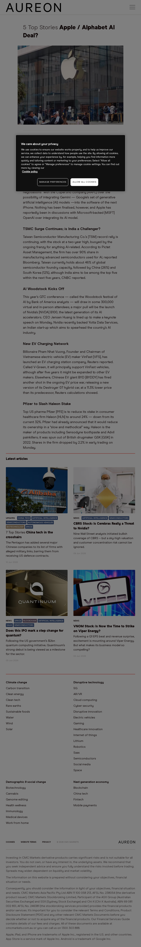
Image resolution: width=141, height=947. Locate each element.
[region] (70, 163)
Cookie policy (30, 172)
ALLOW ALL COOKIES (84, 182)
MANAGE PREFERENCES (52, 182)
